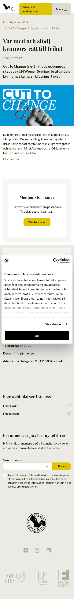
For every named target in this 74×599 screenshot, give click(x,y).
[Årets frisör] (15, 578)
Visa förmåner (37, 222)
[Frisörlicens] (63, 578)
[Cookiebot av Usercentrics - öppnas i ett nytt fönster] (53, 260)
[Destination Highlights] (42, 578)
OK (37, 335)
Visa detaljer (53, 324)
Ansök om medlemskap (30, 9)
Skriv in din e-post (14, 460)
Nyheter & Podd (19, 22)
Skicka (61, 466)
